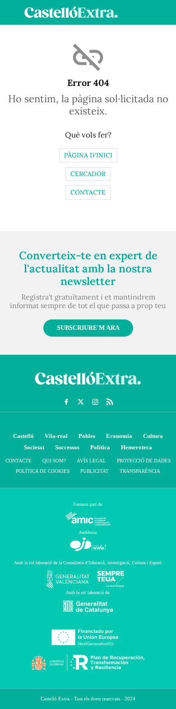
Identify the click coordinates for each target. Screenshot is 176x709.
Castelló (23, 436)
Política (100, 447)
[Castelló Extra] (88, 386)
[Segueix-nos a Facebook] (66, 402)
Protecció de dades (144, 460)
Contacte (88, 192)
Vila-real (56, 436)
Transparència (140, 471)
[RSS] (109, 402)
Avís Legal (91, 460)
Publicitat (94, 471)
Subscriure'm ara (88, 327)
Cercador (88, 174)
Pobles (87, 436)
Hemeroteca (136, 447)
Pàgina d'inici (88, 155)
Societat (34, 447)
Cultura (153, 436)
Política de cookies (42, 471)
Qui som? (54, 460)
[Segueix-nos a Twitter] (81, 402)
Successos (67, 447)
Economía (119, 436)
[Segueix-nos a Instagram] (95, 402)
